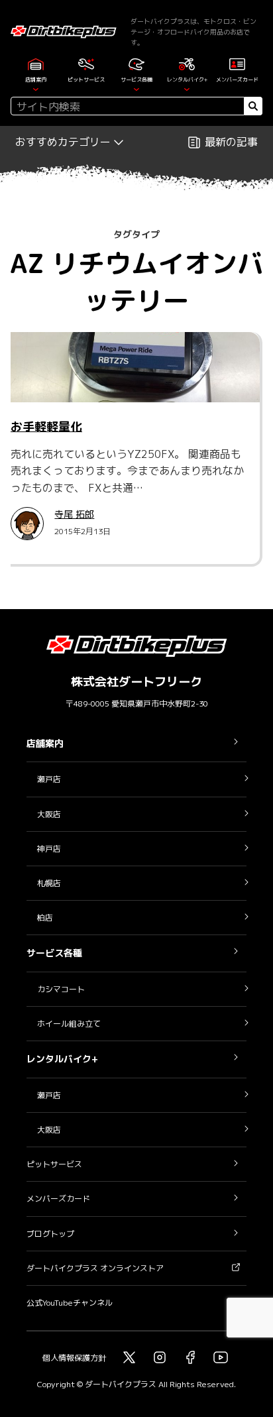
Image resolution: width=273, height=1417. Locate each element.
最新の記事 (231, 142)
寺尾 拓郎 (74, 514)
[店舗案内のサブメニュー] (35, 88)
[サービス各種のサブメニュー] (136, 88)
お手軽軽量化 (46, 426)
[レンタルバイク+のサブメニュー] (187, 88)
